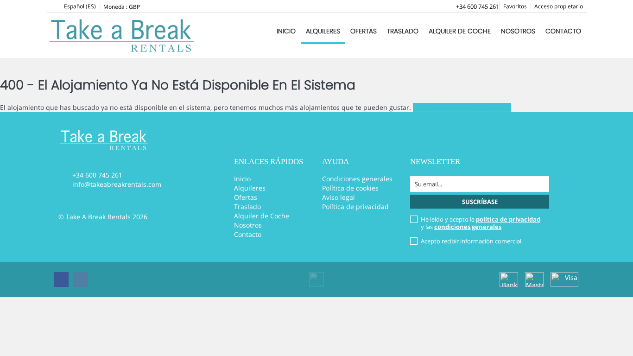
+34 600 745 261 (477, 6)
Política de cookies (350, 188)
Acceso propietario (558, 6)
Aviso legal (338, 197)
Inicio (286, 31)
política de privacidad (508, 219)
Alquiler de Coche (460, 31)
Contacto (563, 31)
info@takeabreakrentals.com (116, 184)
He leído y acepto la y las (480, 223)
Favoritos (515, 6)
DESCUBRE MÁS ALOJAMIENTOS (462, 107)
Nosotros (518, 31)
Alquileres (323, 31)
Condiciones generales (357, 178)
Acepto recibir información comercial (471, 241)
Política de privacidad (355, 206)
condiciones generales (467, 226)
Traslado (402, 31)
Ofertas (363, 31)
